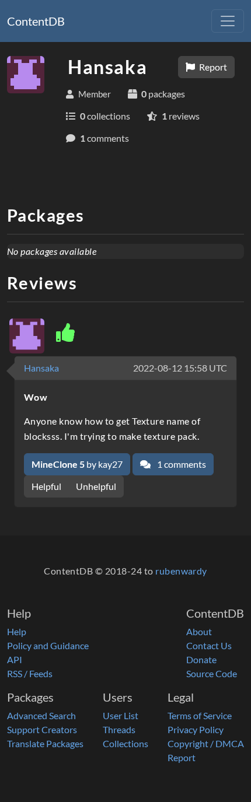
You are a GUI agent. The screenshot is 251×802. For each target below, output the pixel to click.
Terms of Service (200, 715)
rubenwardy (181, 570)
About (199, 631)
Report (212, 66)
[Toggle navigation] (227, 21)
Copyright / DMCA (206, 743)
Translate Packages (45, 743)
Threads (119, 729)
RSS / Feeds (30, 673)
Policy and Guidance (48, 645)
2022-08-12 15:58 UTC (180, 367)
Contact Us (209, 645)
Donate (201, 659)
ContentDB (36, 21)
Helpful (46, 486)
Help (16, 631)
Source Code (211, 673)
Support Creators (42, 729)
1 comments (180, 464)
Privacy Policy (196, 729)
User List (120, 715)
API (14, 659)
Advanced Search (41, 715)
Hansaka (41, 367)
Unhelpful (96, 486)
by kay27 (77, 464)
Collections (125, 743)
